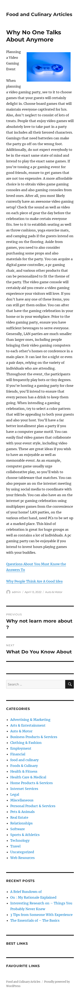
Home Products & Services (31, 783)
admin (16, 592)
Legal (14, 794)
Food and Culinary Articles (39, 14)
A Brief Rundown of (26, 892)
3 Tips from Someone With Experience (41, 915)
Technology (20, 840)
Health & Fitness (23, 771)
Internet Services (24, 789)
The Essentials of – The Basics (34, 920)
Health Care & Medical (28, 777)
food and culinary (24, 760)
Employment (20, 748)
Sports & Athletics (25, 835)
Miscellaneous (21, 800)
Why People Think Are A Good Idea (34, 581)
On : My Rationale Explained (33, 897)
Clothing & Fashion (26, 743)
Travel (15, 846)
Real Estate (19, 817)
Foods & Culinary (24, 766)
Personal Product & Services (32, 806)
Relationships (21, 823)
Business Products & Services (33, 737)
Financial (17, 754)
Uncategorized (22, 852)
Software (17, 829)
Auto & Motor (53, 592)
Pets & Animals (22, 812)
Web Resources (22, 858)
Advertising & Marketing (30, 720)
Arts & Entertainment (28, 725)
